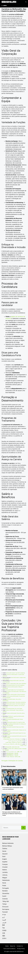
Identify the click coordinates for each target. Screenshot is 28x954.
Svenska (5, 899)
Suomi (4, 896)
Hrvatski (4, 867)
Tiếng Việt (5, 901)
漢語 (3, 936)
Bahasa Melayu (7, 846)
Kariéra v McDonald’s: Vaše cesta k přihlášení (16, 683)
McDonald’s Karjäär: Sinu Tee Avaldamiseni (14, 689)
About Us (12, 946)
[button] (26, 2)
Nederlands (6, 880)
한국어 (4, 938)
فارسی (4, 922)
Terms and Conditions (9, 948)
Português (5, 760)
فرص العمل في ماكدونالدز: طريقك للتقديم (14, 742)
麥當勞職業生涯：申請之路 (12, 755)
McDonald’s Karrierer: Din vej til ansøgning (15, 685)
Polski (4, 885)
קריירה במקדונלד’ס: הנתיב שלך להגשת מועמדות (12, 739)
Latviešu (5, 872)
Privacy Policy (21, 948)
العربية (4, 920)
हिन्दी (3, 925)
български (5, 909)
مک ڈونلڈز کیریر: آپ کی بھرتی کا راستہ (15, 740)
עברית (4, 914)
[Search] (23, 828)
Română (4, 891)
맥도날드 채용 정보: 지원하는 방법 (13, 756)
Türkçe (4, 904)
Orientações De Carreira (15, 760)
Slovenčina (5, 893)
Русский (5, 912)
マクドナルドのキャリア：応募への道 (14, 751)
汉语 (3, 933)
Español (4, 862)
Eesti (3, 856)
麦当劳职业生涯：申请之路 (12, 753)
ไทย (3, 928)
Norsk (4, 883)
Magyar (4, 877)
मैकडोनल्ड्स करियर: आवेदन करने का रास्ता (12, 747)
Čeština (4, 848)
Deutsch (4, 854)
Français (5, 864)
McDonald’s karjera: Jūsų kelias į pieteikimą (16, 702)
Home (7, 946)
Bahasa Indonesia (7, 843)
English (4, 859)
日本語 (4, 930)
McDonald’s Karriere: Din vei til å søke (14, 708)
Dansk (4, 851)
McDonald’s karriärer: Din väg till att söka (16, 722)
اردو (3, 917)
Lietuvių (4, 875)
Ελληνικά (5, 906)
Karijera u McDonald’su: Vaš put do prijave (16, 694)
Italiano (4, 869)
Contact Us (20, 946)
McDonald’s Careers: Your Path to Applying (15, 672)
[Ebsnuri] (8, 2)
